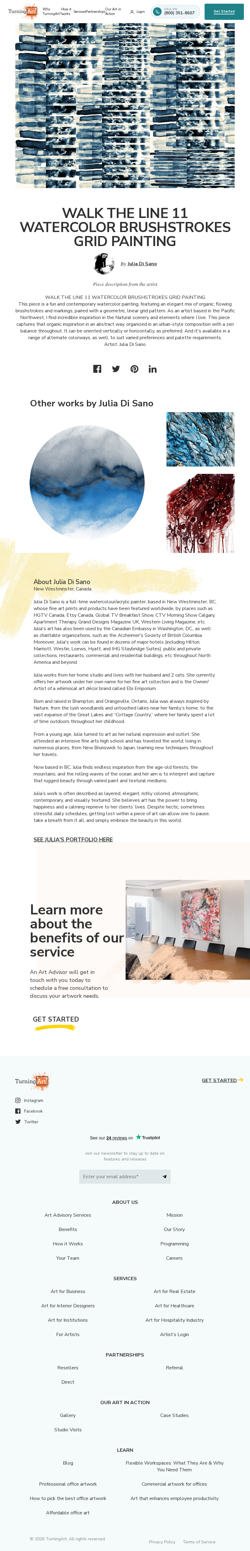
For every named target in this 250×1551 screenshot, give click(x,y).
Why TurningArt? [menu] (52, 11)
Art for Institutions (68, 1320)
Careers (174, 1258)
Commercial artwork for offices (174, 1484)
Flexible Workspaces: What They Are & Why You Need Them (174, 1466)
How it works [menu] (66, 11)
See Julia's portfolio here (73, 839)
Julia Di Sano (142, 263)
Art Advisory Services (68, 1215)
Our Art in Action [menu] (113, 11)
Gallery (68, 1415)
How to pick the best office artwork (68, 1498)
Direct (67, 1382)
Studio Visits (68, 1429)
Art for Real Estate (174, 1291)
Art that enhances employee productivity (174, 1498)
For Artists (68, 1334)
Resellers (67, 1367)
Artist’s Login (174, 1334)
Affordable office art (68, 1512)
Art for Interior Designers (68, 1305)
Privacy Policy (162, 1542)
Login (141, 11)
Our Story (174, 1229)
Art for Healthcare (174, 1305)
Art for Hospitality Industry (174, 1320)
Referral (174, 1367)
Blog (68, 1463)
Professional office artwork (68, 1484)
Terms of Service (199, 1542)
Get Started (224, 11)
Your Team (67, 1258)
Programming (174, 1243)
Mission (174, 1215)
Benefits (68, 1229)
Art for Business (68, 1291)
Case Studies (174, 1415)
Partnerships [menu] (95, 11)
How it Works (68, 1243)
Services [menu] (79, 11)
